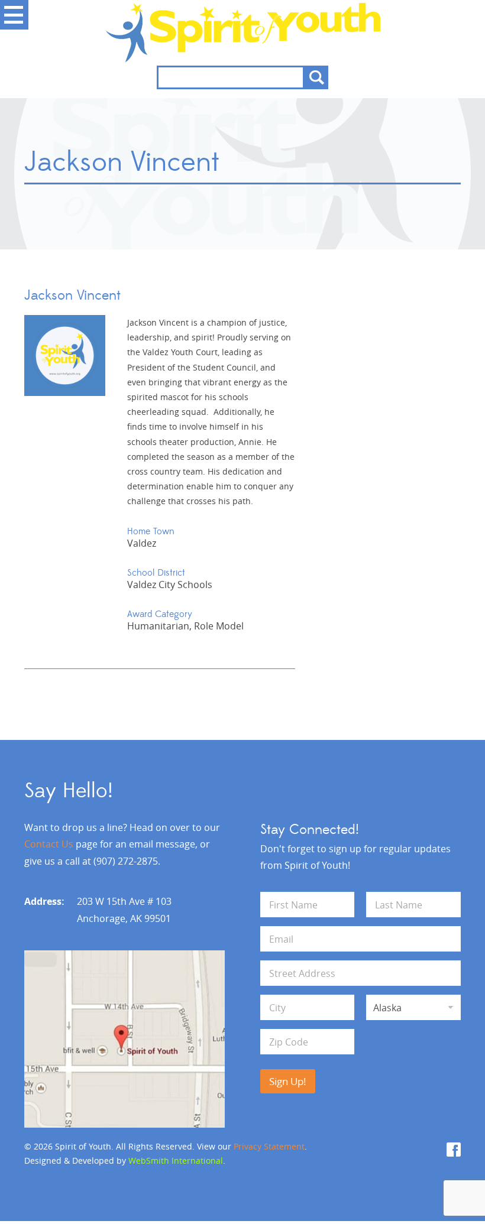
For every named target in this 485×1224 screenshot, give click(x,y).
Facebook (454, 1149)
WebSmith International (175, 1160)
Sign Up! (287, 1081)
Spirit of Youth (242, 33)
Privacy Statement (269, 1146)
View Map (124, 1039)
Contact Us (48, 843)
